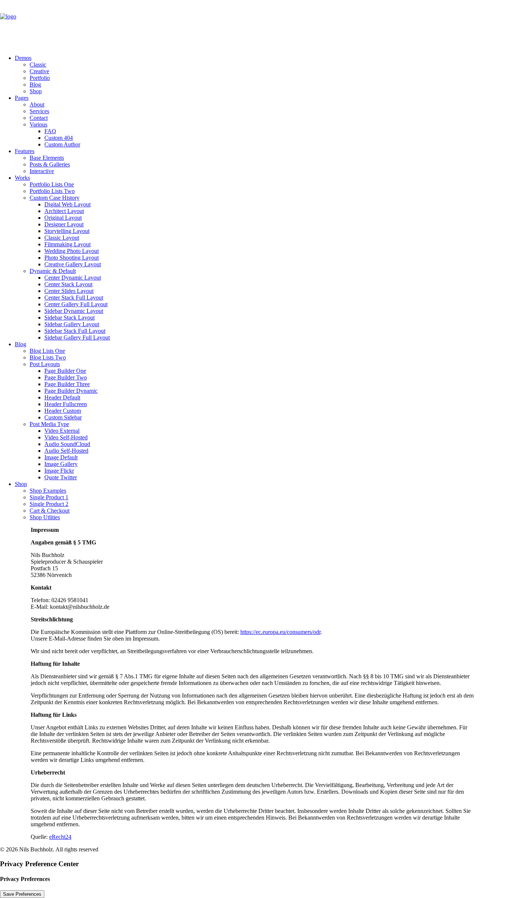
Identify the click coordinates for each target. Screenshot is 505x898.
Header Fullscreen (65, 404)
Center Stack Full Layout (73, 297)
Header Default (62, 397)
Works (22, 178)
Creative (39, 71)
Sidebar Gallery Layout (71, 324)
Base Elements (47, 158)
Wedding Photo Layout (71, 251)
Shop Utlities (45, 517)
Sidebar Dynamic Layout (73, 311)
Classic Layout (61, 237)
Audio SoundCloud (67, 444)
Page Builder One (65, 371)
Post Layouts (45, 364)
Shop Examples (48, 490)
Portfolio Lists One (52, 184)
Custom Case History (54, 198)
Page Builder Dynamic (71, 391)
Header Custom (62, 411)
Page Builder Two (65, 377)
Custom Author (62, 144)
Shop (36, 91)
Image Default (61, 457)
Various (38, 124)
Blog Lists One (47, 351)
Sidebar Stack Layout (69, 317)
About (37, 104)
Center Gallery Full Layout (76, 304)
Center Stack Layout (68, 284)
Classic (38, 64)
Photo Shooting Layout (71, 257)
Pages (21, 98)
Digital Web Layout (67, 204)
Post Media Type (49, 424)
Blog (35, 84)
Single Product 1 (49, 497)
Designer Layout (64, 224)
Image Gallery (61, 464)
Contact (39, 118)
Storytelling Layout (66, 231)
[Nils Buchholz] (252, 24)
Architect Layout (64, 211)
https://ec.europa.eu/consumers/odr (280, 632)
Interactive (42, 171)
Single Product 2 (49, 504)
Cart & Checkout (50, 510)
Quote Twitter (60, 477)
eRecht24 (60, 837)
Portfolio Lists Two (52, 191)
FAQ (50, 131)
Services (39, 111)
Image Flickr (59, 470)
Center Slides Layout (69, 291)
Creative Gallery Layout (72, 264)
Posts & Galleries (50, 164)
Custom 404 (58, 138)
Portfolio (40, 78)
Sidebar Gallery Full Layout (77, 337)
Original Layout (63, 218)
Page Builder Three (67, 384)
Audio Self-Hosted (66, 451)
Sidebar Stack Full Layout (74, 331)
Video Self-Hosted (66, 437)
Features (24, 151)
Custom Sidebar (63, 417)
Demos (23, 58)
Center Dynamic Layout (72, 277)
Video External (61, 431)
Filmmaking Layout (67, 244)
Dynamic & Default (53, 271)
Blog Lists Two (48, 357)
